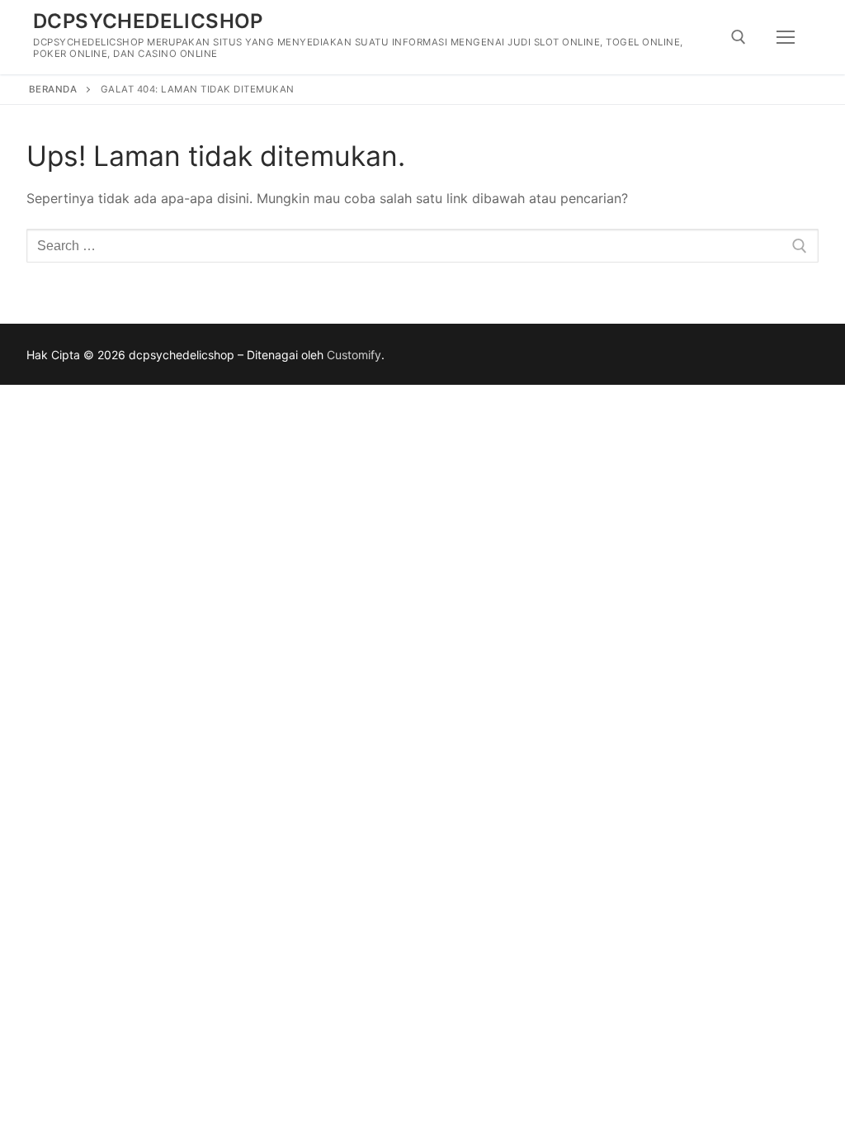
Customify (354, 355)
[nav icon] (785, 37)
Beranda (53, 89)
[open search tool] (738, 37)
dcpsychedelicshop (148, 21)
